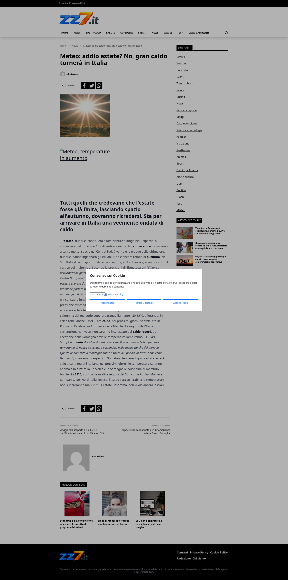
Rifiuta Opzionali (144, 302)
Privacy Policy (115, 294)
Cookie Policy (97, 294)
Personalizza (107, 302)
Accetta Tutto (180, 302)
